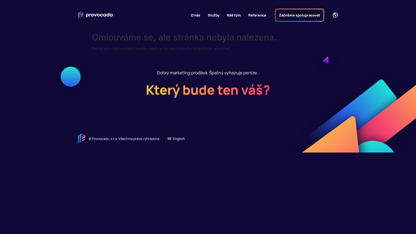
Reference (257, 15)
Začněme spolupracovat (299, 15)
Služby (213, 15)
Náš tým (234, 15)
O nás (195, 15)
